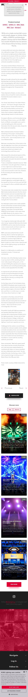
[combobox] (24, 672)
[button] (14, 694)
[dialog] (14, 683)
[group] (14, 395)
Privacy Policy (10, 684)
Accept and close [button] (14, 687)
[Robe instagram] (14, 596)
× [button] (26, 671)
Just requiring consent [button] (14, 691)
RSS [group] (25, 10)
